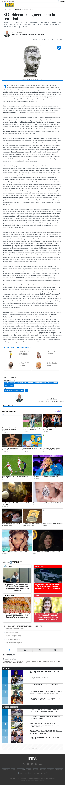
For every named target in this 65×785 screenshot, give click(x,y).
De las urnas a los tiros (13, 639)
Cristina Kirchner (10, 383)
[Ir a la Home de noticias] (32, 759)
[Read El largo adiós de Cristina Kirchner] (11, 362)
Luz (25, 773)
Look (20, 773)
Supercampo (59, 769)
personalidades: (9, 381)
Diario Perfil (6, 769)
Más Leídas (7, 668)
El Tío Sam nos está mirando (15, 629)
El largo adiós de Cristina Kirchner (24, 363)
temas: (6, 388)
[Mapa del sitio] (40, 764)
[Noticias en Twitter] (32, 764)
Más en (6, 562)
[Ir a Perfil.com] (61, 1)
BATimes (43, 773)
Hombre (35, 769)
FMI (26, 390)
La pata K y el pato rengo (13, 636)
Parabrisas (50, 769)
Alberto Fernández (40, 383)
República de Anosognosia (14, 643)
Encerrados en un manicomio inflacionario (24, 353)
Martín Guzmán (52, 383)
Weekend (42, 769)
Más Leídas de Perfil (10, 707)
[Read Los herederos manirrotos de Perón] (39, 362)
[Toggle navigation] (2, 5)
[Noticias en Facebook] (28, 764)
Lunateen (36, 773)
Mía (30, 773)
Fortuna (29, 769)
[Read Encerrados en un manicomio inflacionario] (11, 352)
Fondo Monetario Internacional (14, 390)
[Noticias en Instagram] (24, 764)
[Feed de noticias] (36, 764)
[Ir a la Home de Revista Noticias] (9, 4)
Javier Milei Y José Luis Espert (25, 383)
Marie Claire (20, 769)
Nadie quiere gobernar (51, 352)
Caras (13, 769)
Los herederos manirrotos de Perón (52, 363)
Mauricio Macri (9, 385)
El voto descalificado (12, 632)
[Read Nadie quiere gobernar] (39, 352)
